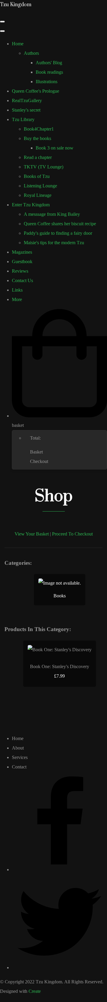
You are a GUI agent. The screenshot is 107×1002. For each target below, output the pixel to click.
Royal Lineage (37, 195)
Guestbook (22, 261)
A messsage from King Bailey (52, 214)
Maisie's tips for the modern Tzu (54, 242)
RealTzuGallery (27, 100)
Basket (36, 451)
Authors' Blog (49, 62)
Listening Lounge (40, 185)
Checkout (39, 461)
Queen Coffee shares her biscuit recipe (60, 223)
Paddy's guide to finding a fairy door (58, 233)
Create (35, 991)
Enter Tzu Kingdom (31, 204)
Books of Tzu (37, 176)
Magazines (22, 252)
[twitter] (59, 967)
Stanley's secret (26, 109)
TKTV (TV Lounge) (43, 166)
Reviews (20, 271)
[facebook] (59, 869)
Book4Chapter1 (39, 128)
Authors (31, 53)
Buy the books (37, 138)
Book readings (49, 72)
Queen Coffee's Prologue (35, 91)
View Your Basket (32, 533)
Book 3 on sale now (54, 147)
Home (17, 43)
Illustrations (46, 81)
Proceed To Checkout (72, 533)
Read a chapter (38, 157)
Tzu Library (23, 119)
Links (17, 289)
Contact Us (22, 280)
